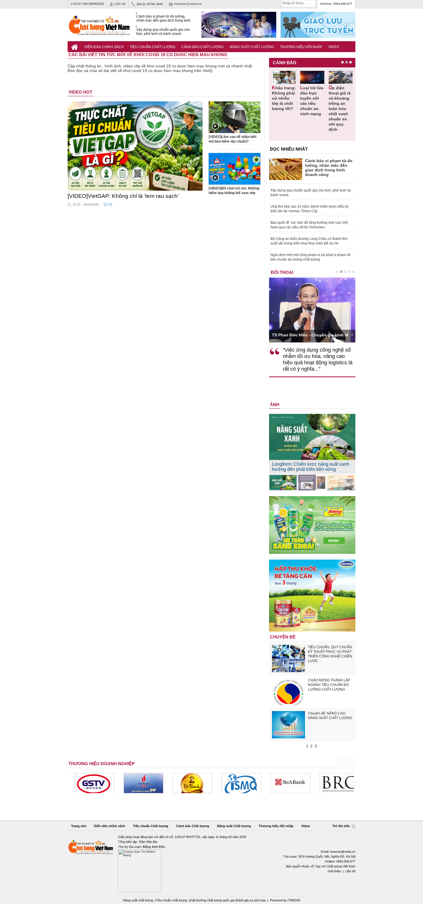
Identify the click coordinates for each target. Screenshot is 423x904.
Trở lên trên (341, 826)
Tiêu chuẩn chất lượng (171, 900)
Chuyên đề (283, 636)
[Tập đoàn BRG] (333, 783)
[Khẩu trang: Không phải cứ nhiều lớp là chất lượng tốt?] (284, 77)
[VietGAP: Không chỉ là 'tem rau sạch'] (135, 146)
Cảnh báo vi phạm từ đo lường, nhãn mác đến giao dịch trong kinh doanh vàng (163, 18)
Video (333, 47)
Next (350, 762)
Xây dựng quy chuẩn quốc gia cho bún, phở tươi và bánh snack (163, 32)
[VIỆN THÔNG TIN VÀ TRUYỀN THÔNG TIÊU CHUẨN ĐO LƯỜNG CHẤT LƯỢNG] (236, 783)
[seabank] (284, 783)
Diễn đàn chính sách (104, 47)
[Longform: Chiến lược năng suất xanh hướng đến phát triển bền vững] (283, 482)
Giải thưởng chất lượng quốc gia (212, 900)
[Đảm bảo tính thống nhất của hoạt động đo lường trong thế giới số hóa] (312, 482)
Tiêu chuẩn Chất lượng (152, 47)
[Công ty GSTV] (89, 783)
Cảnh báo (284, 62)
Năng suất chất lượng (138, 900)
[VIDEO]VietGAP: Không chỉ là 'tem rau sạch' (123, 196)
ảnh (274, 404)
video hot (80, 92)
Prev (342, 762)
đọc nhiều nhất (289, 149)
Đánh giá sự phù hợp (251, 900)
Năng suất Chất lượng (252, 47)
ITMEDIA (293, 900)
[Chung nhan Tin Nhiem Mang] (211, 863)
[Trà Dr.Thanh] (187, 783)
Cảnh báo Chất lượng (202, 47)
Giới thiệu (334, 871)
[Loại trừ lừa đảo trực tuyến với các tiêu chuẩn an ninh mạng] (312, 77)
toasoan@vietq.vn (188, 3)
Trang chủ (78, 826)
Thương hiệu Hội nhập (301, 47)
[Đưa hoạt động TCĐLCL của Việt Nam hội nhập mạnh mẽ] (341, 482)
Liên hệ (119, 3)
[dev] (138, 783)
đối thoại (282, 272)
